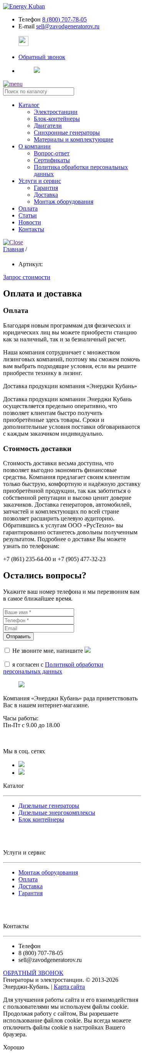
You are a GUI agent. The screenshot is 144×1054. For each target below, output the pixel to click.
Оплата (28, 879)
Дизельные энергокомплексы (56, 812)
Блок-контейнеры (57, 118)
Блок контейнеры (41, 819)
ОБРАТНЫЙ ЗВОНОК (33, 973)
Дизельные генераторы (48, 805)
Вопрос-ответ (52, 153)
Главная (13, 249)
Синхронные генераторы (67, 132)
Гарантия (46, 187)
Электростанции (56, 112)
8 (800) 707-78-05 (64, 19)
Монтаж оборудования (63, 201)
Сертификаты (52, 160)
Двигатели (48, 125)
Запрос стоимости (26, 277)
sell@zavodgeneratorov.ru (67, 26)
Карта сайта (69, 986)
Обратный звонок (41, 57)
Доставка (46, 194)
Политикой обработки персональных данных (53, 668)
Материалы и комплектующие (73, 139)
